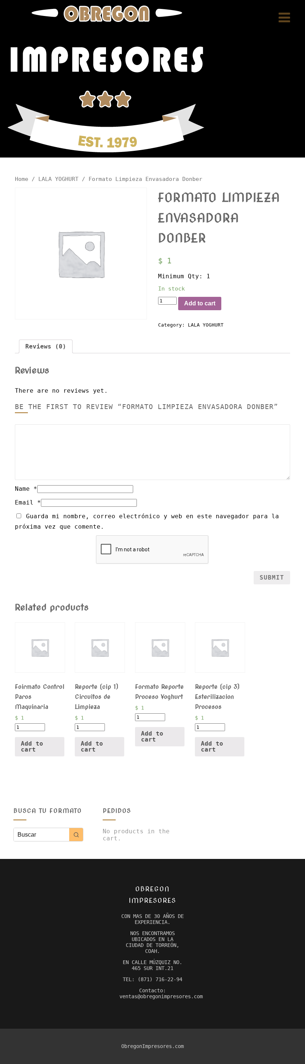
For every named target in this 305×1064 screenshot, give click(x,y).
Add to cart (199, 303)
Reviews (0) (45, 346)
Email (28, 502)
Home (21, 179)
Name (26, 488)
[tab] (46, 346)
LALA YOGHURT (58, 179)
